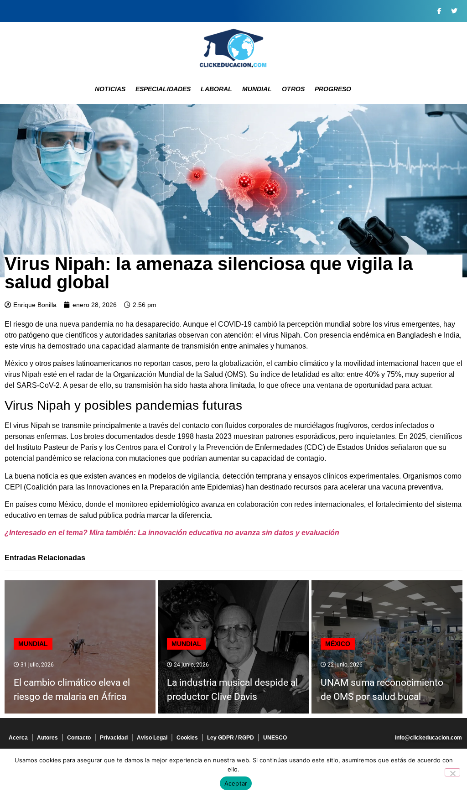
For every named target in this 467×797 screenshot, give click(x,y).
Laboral (216, 89)
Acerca (18, 737)
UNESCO (275, 737)
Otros (293, 89)
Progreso (333, 89)
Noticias (110, 89)
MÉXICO (337, 643)
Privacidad (114, 737)
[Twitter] (454, 11)
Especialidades (163, 89)
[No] (452, 772)
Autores (47, 737)
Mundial (257, 89)
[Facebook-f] (439, 11)
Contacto (79, 737)
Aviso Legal (152, 737)
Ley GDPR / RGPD (230, 737)
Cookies (187, 737)
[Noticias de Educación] (233, 47)
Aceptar (236, 783)
